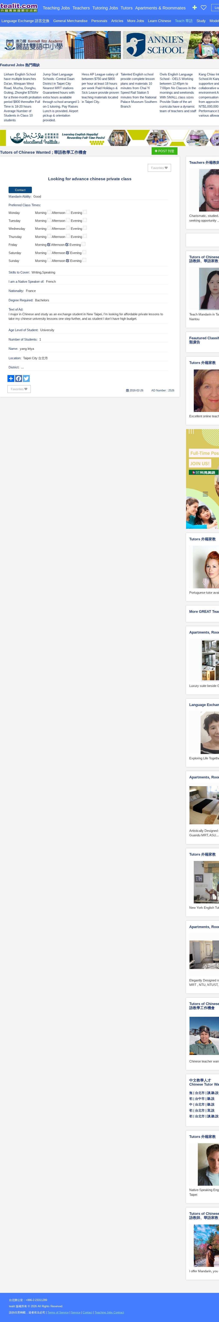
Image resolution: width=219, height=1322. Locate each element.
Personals (99, 20)
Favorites (158, 168)
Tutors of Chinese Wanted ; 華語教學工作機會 (43, 152)
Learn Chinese (159, 20)
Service (75, 1312)
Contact (87, 1312)
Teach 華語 (184, 20)
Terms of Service (58, 1312)
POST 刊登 (165, 151)
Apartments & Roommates (160, 8)
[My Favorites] (203, 8)
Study (201, 20)
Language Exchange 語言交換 (25, 20)
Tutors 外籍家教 (202, 363)
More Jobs (135, 20)
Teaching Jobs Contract (109, 1312)
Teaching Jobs (56, 8)
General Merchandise (70, 20)
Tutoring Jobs (105, 8)
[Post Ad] (194, 8)
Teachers (81, 8)
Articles (117, 20)
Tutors (127, 8)
